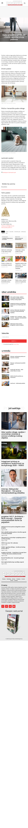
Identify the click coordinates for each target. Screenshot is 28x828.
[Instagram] (6, 606)
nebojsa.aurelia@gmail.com (7, 226)
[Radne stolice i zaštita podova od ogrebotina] (21, 275)
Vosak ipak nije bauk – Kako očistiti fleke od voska (16, 370)
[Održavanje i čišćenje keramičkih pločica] (7, 275)
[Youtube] (13, 606)
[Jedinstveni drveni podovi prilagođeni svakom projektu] (5, 324)
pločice (3, 233)
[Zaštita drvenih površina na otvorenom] (5, 376)
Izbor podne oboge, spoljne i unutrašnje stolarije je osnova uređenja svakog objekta (17, 298)
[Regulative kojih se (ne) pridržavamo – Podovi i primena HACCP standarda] (21, 259)
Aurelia (7, 231)
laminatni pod (17, 231)
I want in (13, 341)
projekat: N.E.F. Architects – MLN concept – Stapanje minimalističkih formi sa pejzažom (18, 318)
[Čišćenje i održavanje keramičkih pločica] (5, 363)
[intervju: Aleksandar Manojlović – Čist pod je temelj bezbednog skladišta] (5, 311)
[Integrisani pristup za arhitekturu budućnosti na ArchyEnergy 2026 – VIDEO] (5, 304)
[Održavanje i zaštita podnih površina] (21, 245)
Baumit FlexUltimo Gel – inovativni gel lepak (12, 558)
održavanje (23, 231)
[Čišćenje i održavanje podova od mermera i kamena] (5, 357)
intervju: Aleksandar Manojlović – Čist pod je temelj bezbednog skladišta (18, 311)
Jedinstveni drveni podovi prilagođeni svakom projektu (17, 324)
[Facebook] (2, 606)
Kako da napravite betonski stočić (19, 239)
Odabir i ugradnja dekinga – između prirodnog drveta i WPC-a (13, 547)
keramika (11, 231)
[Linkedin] (10, 606)
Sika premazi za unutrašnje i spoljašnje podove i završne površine (13, 538)
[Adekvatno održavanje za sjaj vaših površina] (7, 245)
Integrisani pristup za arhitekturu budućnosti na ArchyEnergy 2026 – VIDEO (18, 305)
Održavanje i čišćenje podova (14, 32)
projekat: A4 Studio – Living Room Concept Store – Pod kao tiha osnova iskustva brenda (13, 553)
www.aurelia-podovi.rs (6, 227)
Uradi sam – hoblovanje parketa (17, 383)
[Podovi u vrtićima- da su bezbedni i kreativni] (7, 259)
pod (6, 233)
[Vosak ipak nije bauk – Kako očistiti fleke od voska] (5, 370)
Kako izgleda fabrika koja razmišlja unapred (12, 562)
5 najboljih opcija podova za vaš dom (7, 239)
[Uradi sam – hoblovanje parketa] (5, 383)
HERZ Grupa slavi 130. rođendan (9, 543)
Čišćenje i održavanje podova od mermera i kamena (17, 357)
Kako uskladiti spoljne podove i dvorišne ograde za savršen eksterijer (13, 532)
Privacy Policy (16, 344)
